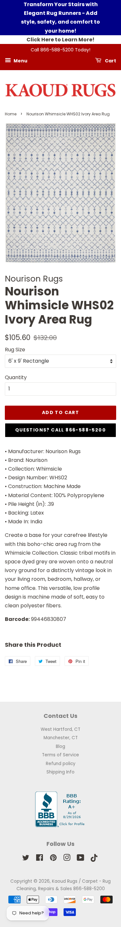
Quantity (16, 377)
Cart (110, 60)
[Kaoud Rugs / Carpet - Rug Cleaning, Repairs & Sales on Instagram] (66, 859)
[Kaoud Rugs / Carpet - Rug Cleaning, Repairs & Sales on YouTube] (80, 859)
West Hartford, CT (60, 729)
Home (10, 114)
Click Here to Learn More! (60, 39)
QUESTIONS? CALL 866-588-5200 (60, 430)
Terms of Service (60, 755)
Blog (60, 746)
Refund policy (61, 764)
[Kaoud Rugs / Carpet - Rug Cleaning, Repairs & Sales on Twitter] (25, 859)
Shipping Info (60, 772)
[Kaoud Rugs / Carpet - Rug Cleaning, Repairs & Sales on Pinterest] (53, 859)
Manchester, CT (61, 738)
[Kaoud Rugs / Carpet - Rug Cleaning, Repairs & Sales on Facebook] (39, 859)
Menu (20, 60)
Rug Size (15, 349)
